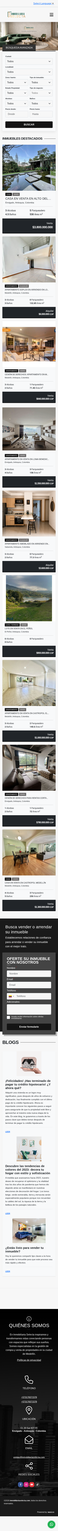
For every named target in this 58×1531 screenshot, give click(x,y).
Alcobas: (8, 98)
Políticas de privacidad (29, 1360)
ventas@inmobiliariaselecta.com (29, 1457)
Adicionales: (13, 1002)
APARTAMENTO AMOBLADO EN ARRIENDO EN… (27, 544)
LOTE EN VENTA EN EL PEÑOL (19, 628)
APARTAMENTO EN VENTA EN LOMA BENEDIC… (27, 459)
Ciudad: (8, 56)
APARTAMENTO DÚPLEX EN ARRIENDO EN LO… (27, 290)
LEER (7, 1132)
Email (10, 979)
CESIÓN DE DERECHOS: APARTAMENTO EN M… (26, 374)
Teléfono (12, 990)
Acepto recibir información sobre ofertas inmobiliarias (27, 1017)
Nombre (12, 967)
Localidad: (9, 67)
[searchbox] (41, 93)
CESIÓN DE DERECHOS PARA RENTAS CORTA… (26, 798)
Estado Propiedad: (12, 88)
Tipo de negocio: (36, 88)
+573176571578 (29, 1397)
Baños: (32, 98)
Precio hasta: (35, 109)
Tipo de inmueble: (37, 77)
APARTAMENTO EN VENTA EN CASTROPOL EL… (27, 713)
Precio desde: (10, 109)
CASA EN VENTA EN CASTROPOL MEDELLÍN (25, 883)
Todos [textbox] (10, 61)
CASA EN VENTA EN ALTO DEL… (28, 198)
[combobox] (29, 61)
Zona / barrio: (10, 77)
